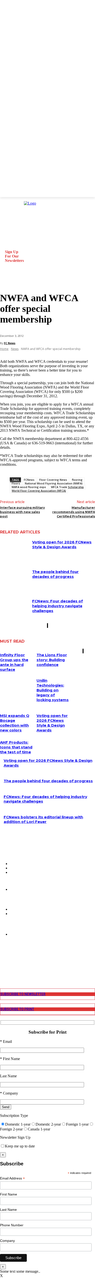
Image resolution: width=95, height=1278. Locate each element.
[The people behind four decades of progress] (14, 579)
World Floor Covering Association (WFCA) (39, 490)
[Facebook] (3, 955)
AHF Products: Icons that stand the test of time (16, 747)
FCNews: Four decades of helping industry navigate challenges (57, 606)
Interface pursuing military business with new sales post (22, 512)
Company (7, 1241)
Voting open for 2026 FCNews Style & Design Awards (62, 544)
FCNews (29, 479)
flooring (77, 479)
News (15, 349)
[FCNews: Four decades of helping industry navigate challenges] (14, 609)
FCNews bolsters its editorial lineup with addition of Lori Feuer (43, 819)
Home (4, 349)
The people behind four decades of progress (55, 574)
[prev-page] (47, 625)
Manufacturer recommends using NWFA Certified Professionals (73, 512)
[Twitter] (3, 968)
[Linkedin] (3, 964)
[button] (6, 281)
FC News (9, 343)
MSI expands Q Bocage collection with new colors (14, 722)
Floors (16, 483)
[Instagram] (3, 959)
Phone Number (11, 1225)
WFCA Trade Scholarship (67, 487)
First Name (8, 1194)
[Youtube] (3, 973)
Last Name (8, 1210)
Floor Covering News (53, 479)
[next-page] (83, 651)
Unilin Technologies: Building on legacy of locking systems (53, 690)
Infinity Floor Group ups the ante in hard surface (14, 662)
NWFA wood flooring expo (29, 487)
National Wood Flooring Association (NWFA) (54, 483)
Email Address (12, 1178)
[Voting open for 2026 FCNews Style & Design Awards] (14, 550)
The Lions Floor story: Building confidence (52, 660)
